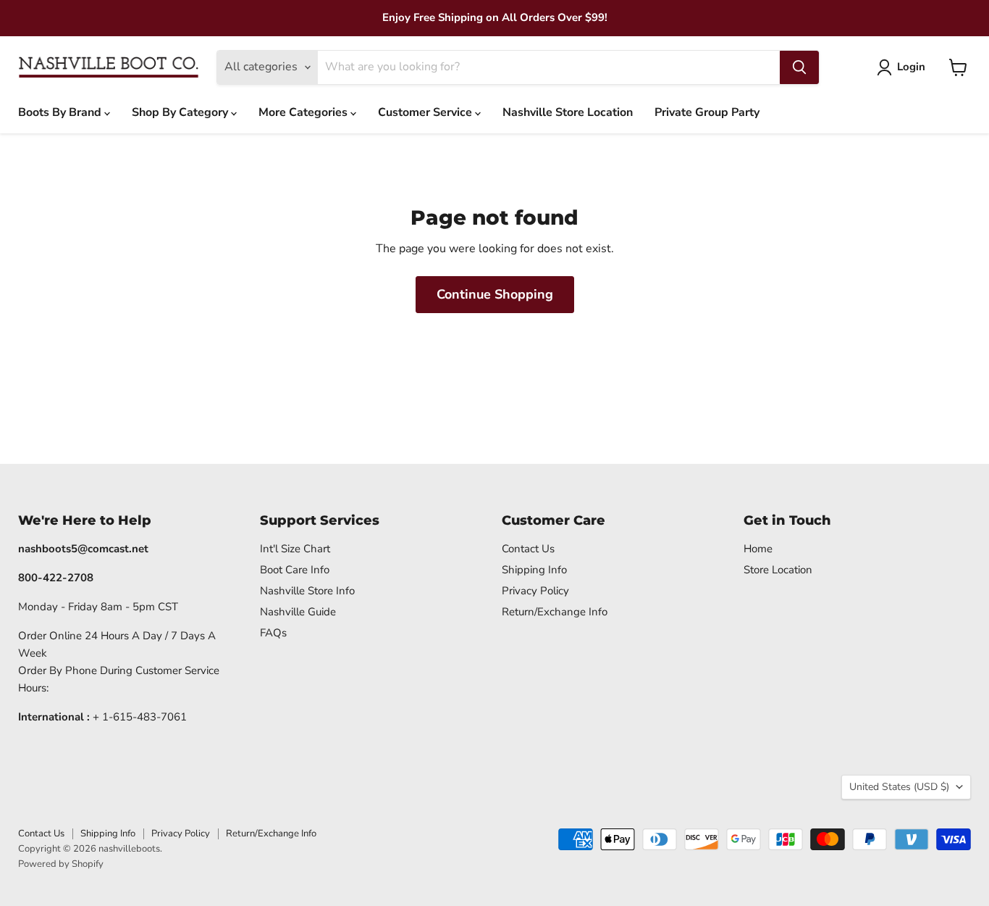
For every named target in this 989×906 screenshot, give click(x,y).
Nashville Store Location (567, 112)
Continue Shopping (495, 294)
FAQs (273, 633)
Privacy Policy (535, 590)
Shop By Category (181, 112)
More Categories (304, 112)
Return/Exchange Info (554, 611)
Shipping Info (534, 569)
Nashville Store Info (307, 590)
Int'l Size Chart (295, 548)
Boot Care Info (294, 569)
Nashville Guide (298, 611)
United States (899, 787)
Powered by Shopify (61, 863)
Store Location (778, 569)
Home (758, 548)
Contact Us (528, 548)
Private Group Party (707, 112)
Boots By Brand (61, 112)
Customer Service (426, 112)
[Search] (799, 67)
